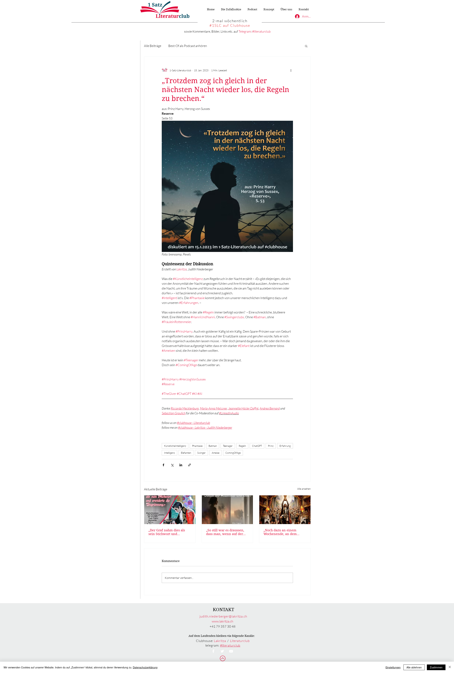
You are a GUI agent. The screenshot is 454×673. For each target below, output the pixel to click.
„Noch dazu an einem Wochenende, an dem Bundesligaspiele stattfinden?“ (280, 532)
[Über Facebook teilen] (163, 465)
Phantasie (197, 445)
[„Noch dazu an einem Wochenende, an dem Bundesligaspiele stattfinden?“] (285, 509)
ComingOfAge (233, 452)
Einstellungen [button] (393, 667)
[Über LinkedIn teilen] (180, 465)
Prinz (270, 445)
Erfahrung (285, 445)
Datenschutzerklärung (145, 667)
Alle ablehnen (414, 667)
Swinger (201, 452)
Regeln (242, 445)
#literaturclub (261, 31)
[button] (306, 46)
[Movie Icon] (231, 651)
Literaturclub (240, 641)
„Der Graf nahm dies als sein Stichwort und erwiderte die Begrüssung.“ (169, 532)
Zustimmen (436, 667)
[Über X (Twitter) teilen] (172, 465)
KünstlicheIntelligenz (175, 445)
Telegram (245, 31)
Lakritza (220, 641)
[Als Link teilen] (189, 465)
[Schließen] (450, 667)
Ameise (215, 452)
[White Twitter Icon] (222, 651)
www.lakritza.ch (222, 621)
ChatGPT (257, 445)
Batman (213, 445)
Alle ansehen (304, 488)
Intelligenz (169, 452)
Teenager (228, 445)
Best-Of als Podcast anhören (187, 46)
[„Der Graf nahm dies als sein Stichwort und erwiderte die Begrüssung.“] (169, 509)
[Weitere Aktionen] (291, 70)
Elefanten (186, 452)
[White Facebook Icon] (213, 651)
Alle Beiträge (152, 46)
